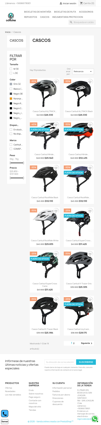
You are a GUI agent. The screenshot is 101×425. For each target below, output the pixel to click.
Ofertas (8, 388)
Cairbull (18, 144)
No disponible (18, 134)
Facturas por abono (61, 394)
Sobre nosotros (36, 393)
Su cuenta (58, 383)
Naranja (18, 98)
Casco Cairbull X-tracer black (45, 329)
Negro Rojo (18, 103)
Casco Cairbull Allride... (45, 154)
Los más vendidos (13, 394)
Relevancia (83, 71)
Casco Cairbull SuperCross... (79, 240)
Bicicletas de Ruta (65, 11)
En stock (18, 129)
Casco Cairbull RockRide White (45, 240)
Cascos (44, 17)
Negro (18, 94)
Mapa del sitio (35, 406)
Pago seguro (34, 397)
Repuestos (30, 17)
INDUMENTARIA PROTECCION (67, 17)
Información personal (62, 388)
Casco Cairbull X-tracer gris (79, 283)
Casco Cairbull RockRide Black (44, 197)
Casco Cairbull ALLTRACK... (45, 111)
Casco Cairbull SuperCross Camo (45, 284)
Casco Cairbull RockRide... (78, 197)
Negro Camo (18, 108)
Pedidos (56, 391)
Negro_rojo (18, 113)
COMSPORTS (18, 149)
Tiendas (32, 410)
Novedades (10, 391)
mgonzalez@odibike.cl (87, 419)
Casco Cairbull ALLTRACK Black (79, 111)
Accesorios (86, 11)
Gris (17, 84)
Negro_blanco (18, 118)
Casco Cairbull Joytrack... (78, 329)
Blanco (18, 89)
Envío (31, 390)
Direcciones (57, 398)
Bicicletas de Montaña (37, 11)
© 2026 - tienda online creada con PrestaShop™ (50, 421)
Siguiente (87, 343)
